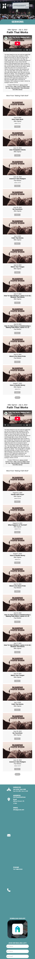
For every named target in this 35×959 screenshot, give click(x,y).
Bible (15, 86)
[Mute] (27, 50)
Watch (17, 126)
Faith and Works (15, 88)
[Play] (5, 50)
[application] (17, 43)
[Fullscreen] (30, 50)
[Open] (30, 6)
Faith (9, 88)
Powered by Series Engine (17, 402)
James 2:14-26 (24, 85)
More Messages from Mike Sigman (21, 88)
